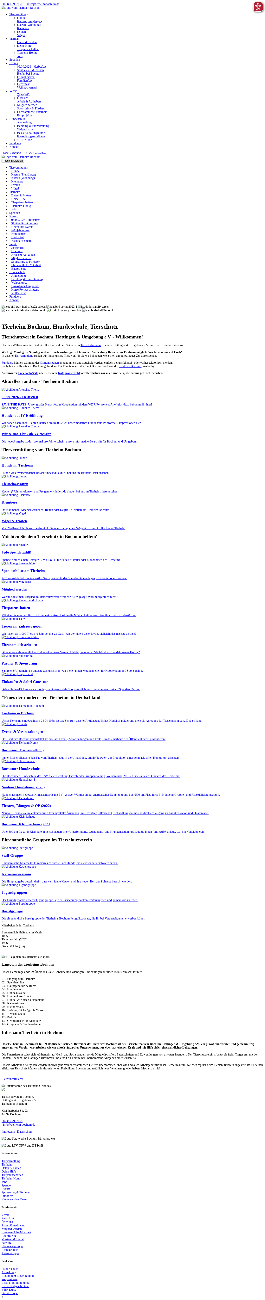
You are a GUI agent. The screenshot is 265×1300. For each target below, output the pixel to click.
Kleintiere (23, 28)
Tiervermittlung (18, 14)
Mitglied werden (27, 105)
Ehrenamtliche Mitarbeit (32, 112)
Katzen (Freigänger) (29, 21)
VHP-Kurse (24, 139)
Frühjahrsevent (26, 77)
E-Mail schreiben (35, 153)
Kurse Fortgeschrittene (31, 136)
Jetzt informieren (12, 1078)
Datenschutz (24, 1131)
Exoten (21, 31)
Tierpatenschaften (28, 49)
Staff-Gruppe (10, 1293)
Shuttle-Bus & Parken (30, 70)
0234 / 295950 (11, 153)
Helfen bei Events (28, 73)
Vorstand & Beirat (13, 1239)
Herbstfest (23, 84)
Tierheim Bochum (130, 366)
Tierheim (14, 38)
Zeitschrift (23, 94)
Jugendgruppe (10, 1253)
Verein (13, 91)
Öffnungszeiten (49, 362)
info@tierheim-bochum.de (42, 4)
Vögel (21, 35)
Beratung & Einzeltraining (33, 125)
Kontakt (14, 146)
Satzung (6, 1242)
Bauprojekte (24, 115)
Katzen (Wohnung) (29, 24)
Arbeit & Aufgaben (29, 101)
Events (13, 63)
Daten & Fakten (27, 42)
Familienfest (24, 80)
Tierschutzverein (91, 345)
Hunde (21, 17)
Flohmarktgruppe (12, 1246)
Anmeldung (24, 122)
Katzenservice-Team (14, 1199)
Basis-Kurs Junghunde (31, 132)
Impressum (8, 1131)
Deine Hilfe (24, 45)
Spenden (14, 59)
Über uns (22, 98)
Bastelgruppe (10, 1249)
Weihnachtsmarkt (27, 87)
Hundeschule (17, 119)
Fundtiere (15, 143)
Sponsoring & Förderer (31, 108)
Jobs (20, 56)
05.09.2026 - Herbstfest (31, 66)
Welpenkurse (25, 129)
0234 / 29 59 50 (12, 4)
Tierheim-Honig (27, 52)
